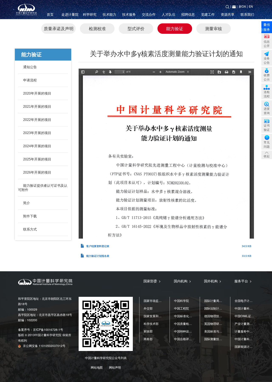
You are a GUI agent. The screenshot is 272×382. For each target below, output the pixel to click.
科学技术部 (151, 323)
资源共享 (227, 14)
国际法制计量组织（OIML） (222, 308)
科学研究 (89, 14)
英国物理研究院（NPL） (220, 323)
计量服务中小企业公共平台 (252, 331)
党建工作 (208, 14)
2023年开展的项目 (37, 133)
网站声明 (115, 367)
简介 (26, 203)
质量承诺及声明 (59, 28)
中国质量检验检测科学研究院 (193, 323)
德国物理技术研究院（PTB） (223, 316)
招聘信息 (188, 14)
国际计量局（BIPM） (218, 301)
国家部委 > (152, 281)
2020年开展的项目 (37, 93)
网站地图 (97, 367)
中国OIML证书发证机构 (250, 316)
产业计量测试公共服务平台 (252, 323)
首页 (50, 14)
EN (251, 6)
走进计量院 (69, 14)
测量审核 (213, 28)
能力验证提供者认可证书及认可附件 (42, 188)
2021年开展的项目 (37, 106)
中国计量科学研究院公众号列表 (106, 358)
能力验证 (174, 28)
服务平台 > (243, 281)
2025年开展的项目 (37, 159)
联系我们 (247, 14)
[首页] (27, 10)
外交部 (148, 308)
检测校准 (97, 28)
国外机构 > (212, 281)
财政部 (148, 331)
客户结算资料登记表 (97, 246)
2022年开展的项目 (37, 120)
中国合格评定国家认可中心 (192, 339)
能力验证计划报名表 (97, 256)
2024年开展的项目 (37, 146)
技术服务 (129, 14)
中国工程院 (181, 308)
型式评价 (136, 28)
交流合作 (149, 14)
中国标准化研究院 (186, 316)
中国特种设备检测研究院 (190, 331)
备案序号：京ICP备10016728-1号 (40, 329)
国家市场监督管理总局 (158, 301)
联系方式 (30, 229)
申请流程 (30, 80)
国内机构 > (182, 281)
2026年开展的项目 (37, 172)
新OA (242, 6)
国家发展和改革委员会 (158, 316)
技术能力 (109, 14)
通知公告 (30, 67)
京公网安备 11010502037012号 (44, 346)
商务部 (148, 339)
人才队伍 (168, 14)
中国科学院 (181, 301)
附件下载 (30, 216)
